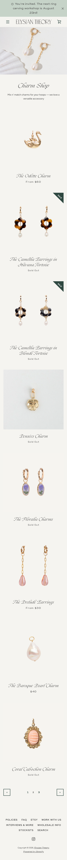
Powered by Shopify (33, 851)
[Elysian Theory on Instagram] (33, 838)
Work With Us (51, 820)
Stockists (26, 830)
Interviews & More (20, 825)
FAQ (24, 820)
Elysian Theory (41, 848)
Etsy (34, 820)
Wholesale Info (49, 825)
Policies (12, 820)
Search (42, 830)
